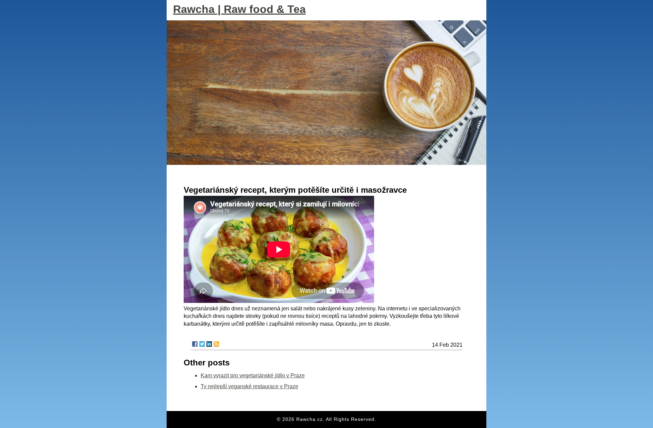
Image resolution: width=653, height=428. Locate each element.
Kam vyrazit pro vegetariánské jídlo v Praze (253, 375)
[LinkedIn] (209, 344)
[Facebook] (195, 344)
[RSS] (216, 344)
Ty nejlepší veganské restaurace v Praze (249, 386)
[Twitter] (202, 344)
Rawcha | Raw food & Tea (239, 9)
